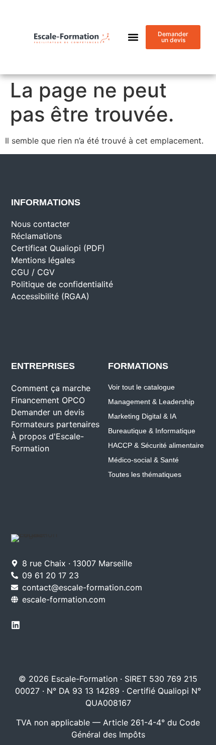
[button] (133, 37)
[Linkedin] (15, 625)
